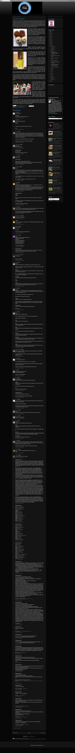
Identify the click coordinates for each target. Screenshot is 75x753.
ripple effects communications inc (29, 680)
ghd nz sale (20, 513)
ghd (18, 530)
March (52, 76)
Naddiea (16, 358)
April (51, 74)
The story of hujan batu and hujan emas (57, 152)
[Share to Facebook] (32, 106)
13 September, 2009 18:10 (19, 286)
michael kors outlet (20, 549)
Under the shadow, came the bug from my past (57, 160)
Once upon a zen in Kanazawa (56, 180)
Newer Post (15, 732)
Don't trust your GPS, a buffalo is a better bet (57, 188)
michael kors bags (20, 527)
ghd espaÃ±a (19, 519)
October (52, 49)
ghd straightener (20, 525)
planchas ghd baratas (21, 557)
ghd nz (19, 532)
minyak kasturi (22, 107)
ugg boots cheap (20, 547)
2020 (51, 31)
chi (18, 510)
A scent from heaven (19, 19)
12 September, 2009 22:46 (19, 142)
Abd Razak (17, 226)
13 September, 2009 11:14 (19, 224)
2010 (51, 43)
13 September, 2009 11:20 (19, 246)
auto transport (26, 724)
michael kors (20, 517)
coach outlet (20, 551)
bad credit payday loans (24, 716)
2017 (51, 33)
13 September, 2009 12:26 (19, 252)
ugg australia (19, 534)
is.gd (20, 623)
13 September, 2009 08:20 (19, 213)
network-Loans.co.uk (29, 598)
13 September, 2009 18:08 (19, 260)
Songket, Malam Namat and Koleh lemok (55, 65)
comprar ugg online (21, 515)
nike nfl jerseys (20, 512)
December (53, 46)
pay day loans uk (26, 706)
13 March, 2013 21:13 (18, 624)
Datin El (16, 399)
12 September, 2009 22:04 (19, 117)
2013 (51, 39)
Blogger (43, 745)
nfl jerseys (19, 531)
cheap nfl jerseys (21, 518)
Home (29, 732)
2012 (51, 40)
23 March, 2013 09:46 (18, 638)
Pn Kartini (17, 235)
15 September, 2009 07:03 (19, 413)
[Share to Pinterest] (33, 106)
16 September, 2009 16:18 (19, 457)
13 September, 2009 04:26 (19, 164)
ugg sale (19, 528)
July (51, 70)
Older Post (43, 732)
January (52, 79)
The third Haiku (55, 124)
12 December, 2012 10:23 (19, 503)
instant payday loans (23, 652)
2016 (51, 34)
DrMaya (16, 440)
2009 (51, 45)
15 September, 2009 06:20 (19, 408)
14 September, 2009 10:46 (19, 390)
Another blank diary (56, 167)
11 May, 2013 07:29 (18, 671)
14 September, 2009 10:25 (19, 375)
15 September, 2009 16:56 (19, 447)
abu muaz (17, 410)
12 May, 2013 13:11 (18, 683)
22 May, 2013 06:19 (18, 707)
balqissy (16, 449)
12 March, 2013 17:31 (18, 600)
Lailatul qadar (17, 107)
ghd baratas (20, 538)
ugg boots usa (20, 558)
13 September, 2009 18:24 (19, 309)
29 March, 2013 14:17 (18, 644)
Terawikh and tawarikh (54, 66)
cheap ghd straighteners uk (22, 554)
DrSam (16, 262)
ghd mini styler (20, 516)
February (52, 77)
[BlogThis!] (30, 106)
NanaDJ (16, 182)
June (52, 71)
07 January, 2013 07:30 (19, 540)
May (51, 73)
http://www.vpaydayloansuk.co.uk (25, 631)
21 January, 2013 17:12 (19, 573)
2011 (51, 42)
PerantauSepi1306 (18, 349)
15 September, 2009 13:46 (19, 418)
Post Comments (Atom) (31, 736)
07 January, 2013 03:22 (19, 522)
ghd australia (19, 511)
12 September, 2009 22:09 (19, 129)
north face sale (20, 514)
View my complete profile (53, 113)
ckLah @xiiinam (18, 254)
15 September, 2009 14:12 (19, 438)
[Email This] (29, 106)
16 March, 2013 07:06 (18, 632)
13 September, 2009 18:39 (19, 347)
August (52, 68)
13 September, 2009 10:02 (19, 218)
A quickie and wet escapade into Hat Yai (57, 173)
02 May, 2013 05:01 (18, 662)
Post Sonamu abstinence (57, 145)
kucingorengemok (18, 215)
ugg (18, 553)
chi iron (19, 548)
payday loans (25, 688)
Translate (56, 200)
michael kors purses (20, 508)
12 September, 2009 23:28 (19, 148)
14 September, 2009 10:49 (19, 397)
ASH (16, 112)
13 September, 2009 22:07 (19, 356)
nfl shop (18, 537)
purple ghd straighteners (22, 535)
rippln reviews (21, 680)
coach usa (19, 544)
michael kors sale (20, 546)
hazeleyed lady (17, 144)
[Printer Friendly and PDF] (14, 106)
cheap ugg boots (20, 507)
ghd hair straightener (20, 506)
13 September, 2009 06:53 (19, 191)
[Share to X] (31, 106)
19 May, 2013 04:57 (18, 696)
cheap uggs (19, 509)
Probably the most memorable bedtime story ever (54, 53)
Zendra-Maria (17, 166)
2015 (51, 36)
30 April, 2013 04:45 (18, 653)
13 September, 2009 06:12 (19, 180)
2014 (51, 37)
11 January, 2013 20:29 (19, 559)
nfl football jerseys (21, 550)
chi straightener (20, 529)
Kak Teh (16, 131)
